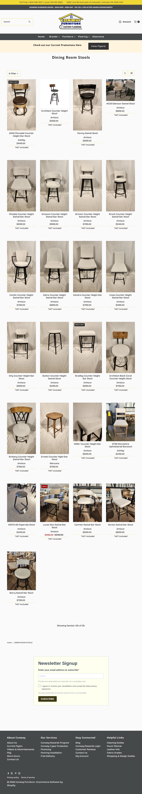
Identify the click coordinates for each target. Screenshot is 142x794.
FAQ (9, 752)
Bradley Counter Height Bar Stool (87, 377)
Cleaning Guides (115, 742)
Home (41, 36)
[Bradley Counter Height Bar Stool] (87, 347)
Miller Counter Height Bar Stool (87, 445)
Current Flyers (14, 746)
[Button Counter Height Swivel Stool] (54, 347)
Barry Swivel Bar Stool (21, 593)
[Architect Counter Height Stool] (54, 93)
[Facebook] (8, 774)
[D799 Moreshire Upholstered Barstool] (120, 422)
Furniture (67, 36)
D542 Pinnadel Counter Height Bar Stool (21, 134)
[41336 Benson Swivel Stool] (120, 90)
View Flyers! (98, 46)
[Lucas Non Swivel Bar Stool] (54, 503)
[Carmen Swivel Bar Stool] (87, 503)
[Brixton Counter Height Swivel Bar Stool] (87, 185)
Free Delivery (48, 756)
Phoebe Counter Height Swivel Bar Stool (21, 215)
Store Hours (13, 756)
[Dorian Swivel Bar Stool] (120, 503)
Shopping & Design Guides (121, 756)
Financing (46, 749)
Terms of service (28, 777)
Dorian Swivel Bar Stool (120, 524)
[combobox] (17, 21)
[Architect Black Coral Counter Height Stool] (120, 347)
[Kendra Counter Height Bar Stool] (87, 266)
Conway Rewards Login (88, 746)
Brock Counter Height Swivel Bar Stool (120, 215)
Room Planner (114, 746)
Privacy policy (13, 777)
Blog (78, 742)
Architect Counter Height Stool (54, 112)
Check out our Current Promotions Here (57, 45)
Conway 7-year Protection (54, 746)
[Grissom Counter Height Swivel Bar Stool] (54, 185)
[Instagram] (19, 774)
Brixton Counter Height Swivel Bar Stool (87, 215)
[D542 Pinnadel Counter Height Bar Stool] (21, 105)
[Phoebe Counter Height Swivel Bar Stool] (21, 185)
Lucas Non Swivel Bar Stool (54, 526)
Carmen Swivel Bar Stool (87, 524)
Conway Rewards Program (55, 742)
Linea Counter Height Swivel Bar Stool (120, 296)
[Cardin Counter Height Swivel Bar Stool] (21, 266)
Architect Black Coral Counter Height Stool (120, 377)
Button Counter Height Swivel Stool (54, 377)
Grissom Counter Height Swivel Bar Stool (54, 215)
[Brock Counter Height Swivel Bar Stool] (120, 185)
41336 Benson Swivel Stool (120, 103)
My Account (82, 756)
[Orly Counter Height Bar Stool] (21, 347)
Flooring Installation (51, 752)
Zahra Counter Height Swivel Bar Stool (54, 296)
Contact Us (13, 759)
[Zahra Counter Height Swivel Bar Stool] (54, 266)
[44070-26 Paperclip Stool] (21, 503)
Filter (13, 73)
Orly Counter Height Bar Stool (21, 377)
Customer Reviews (86, 749)
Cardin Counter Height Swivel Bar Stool (21, 296)
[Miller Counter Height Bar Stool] (87, 422)
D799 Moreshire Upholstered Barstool (120, 445)
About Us (12, 742)
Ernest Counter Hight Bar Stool (54, 458)
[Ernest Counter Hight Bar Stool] (54, 428)
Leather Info (113, 749)
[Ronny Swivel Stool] (87, 105)
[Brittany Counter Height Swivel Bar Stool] (21, 428)
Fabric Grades (114, 752)
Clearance (98, 36)
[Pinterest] (16, 774)
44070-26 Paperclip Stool (21, 524)
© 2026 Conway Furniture (21, 782)
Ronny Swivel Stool (87, 133)
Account (127, 22)
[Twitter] (12, 774)
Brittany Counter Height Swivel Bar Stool (21, 458)
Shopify (11, 785)
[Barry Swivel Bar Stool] (21, 571)
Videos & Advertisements (20, 749)
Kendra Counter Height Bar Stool (87, 296)
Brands (53, 36)
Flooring (83, 36)
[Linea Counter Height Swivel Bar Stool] (120, 266)
